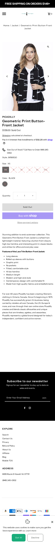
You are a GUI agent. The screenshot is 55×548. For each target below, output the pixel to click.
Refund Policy (8, 446)
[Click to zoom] (48, 46)
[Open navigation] (8, 14)
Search (5, 435)
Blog (4, 457)
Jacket (15, 25)
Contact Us (7, 438)
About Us (6, 449)
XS (5, 170)
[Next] (48, 76)
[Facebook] (24, 408)
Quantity (6, 196)
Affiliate (5, 453)
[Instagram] (30, 408)
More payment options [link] (27, 222)
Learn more (31, 530)
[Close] (52, 520)
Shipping (6, 135)
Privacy (5, 442)
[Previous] (7, 76)
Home (6, 25)
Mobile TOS (7, 460)
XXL (46, 170)
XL (37, 170)
